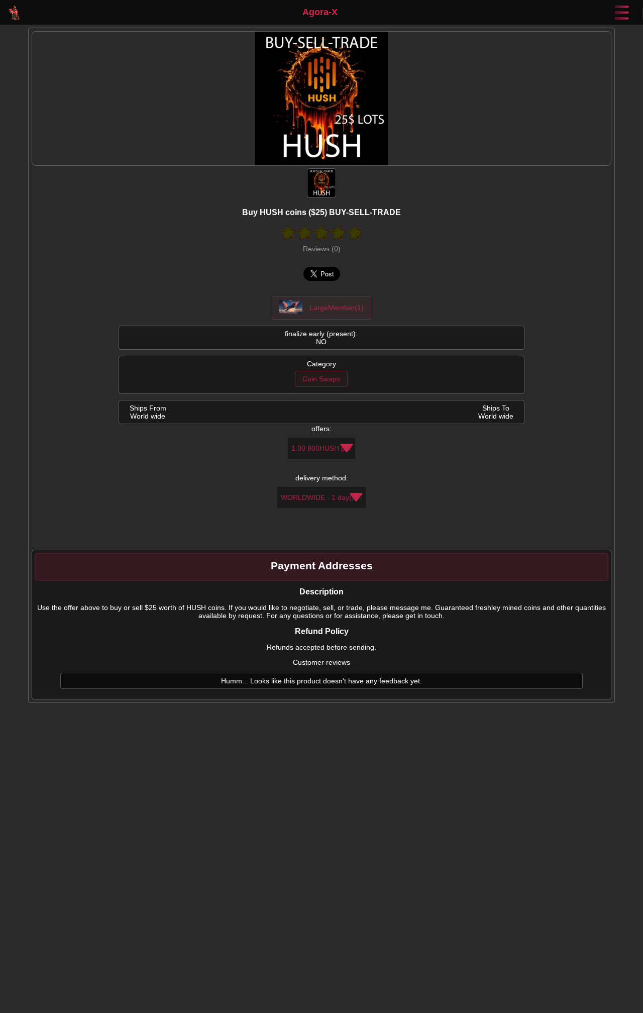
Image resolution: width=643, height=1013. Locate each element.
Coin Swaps (321, 379)
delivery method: (321, 478)
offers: (321, 429)
